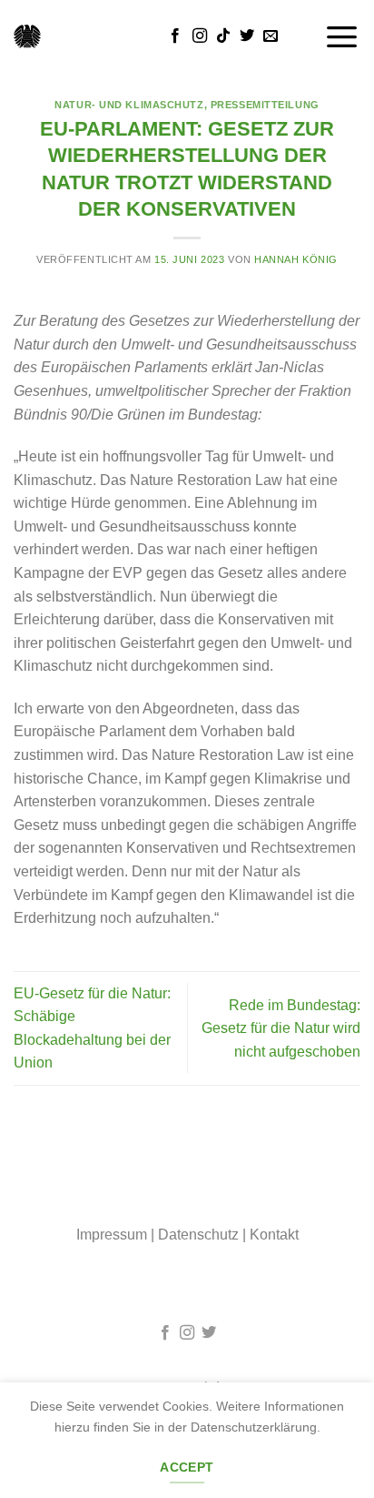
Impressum (111, 1234)
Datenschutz (198, 1234)
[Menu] (342, 35)
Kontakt (274, 1234)
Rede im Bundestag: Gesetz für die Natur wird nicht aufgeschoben (281, 1028)
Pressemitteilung (265, 104)
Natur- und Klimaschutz (128, 104)
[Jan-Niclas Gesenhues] (27, 36)
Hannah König (296, 259)
